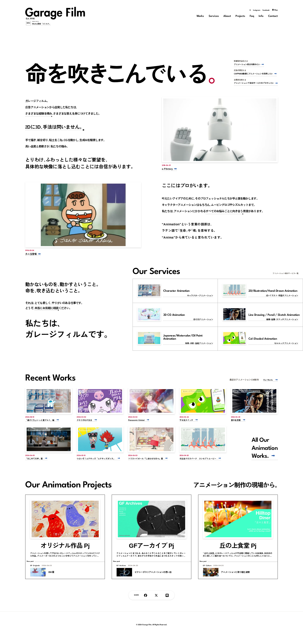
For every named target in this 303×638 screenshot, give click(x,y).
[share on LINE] (167, 595)
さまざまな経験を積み (38, 113)
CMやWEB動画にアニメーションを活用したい (253, 73)
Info (261, 16)
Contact (273, 16)
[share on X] (156, 595)
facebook (266, 10)
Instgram (256, 10)
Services (214, 16)
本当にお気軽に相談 (47, 308)
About (227, 16)
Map (276, 10)
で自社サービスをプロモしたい (254, 83)
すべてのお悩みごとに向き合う (224, 211)
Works (200, 16)
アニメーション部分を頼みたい (247, 64)
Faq (252, 16)
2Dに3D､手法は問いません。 (54, 127)
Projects (240, 16)
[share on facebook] (145, 595)
